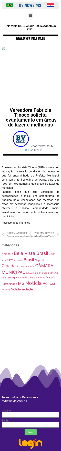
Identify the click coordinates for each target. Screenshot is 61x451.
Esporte (15, 277)
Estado (23, 277)
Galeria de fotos (36, 277)
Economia (53, 273)
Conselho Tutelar (26, 266)
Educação (6, 278)
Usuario (6, 410)
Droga (44, 273)
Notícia (33, 283)
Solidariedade (22, 289)
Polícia (49, 283)
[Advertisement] (30, 341)
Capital (39, 260)
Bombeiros (18, 260)
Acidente (7, 254)
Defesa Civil (31, 273)
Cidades (10, 265)
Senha (5, 420)
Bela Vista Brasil (31, 253)
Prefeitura (6, 290)
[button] (30, 15)
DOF (39, 273)
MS (21, 283)
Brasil (29, 259)
